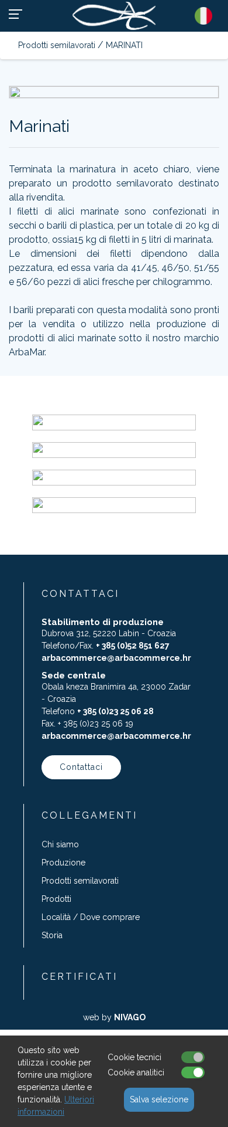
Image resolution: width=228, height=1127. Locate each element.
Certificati (80, 976)
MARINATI (124, 45)
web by (114, 1017)
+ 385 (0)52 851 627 (133, 645)
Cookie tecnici (134, 1057)
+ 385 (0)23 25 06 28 (115, 711)
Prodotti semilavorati (56, 45)
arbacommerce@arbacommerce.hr (116, 658)
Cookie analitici (136, 1072)
